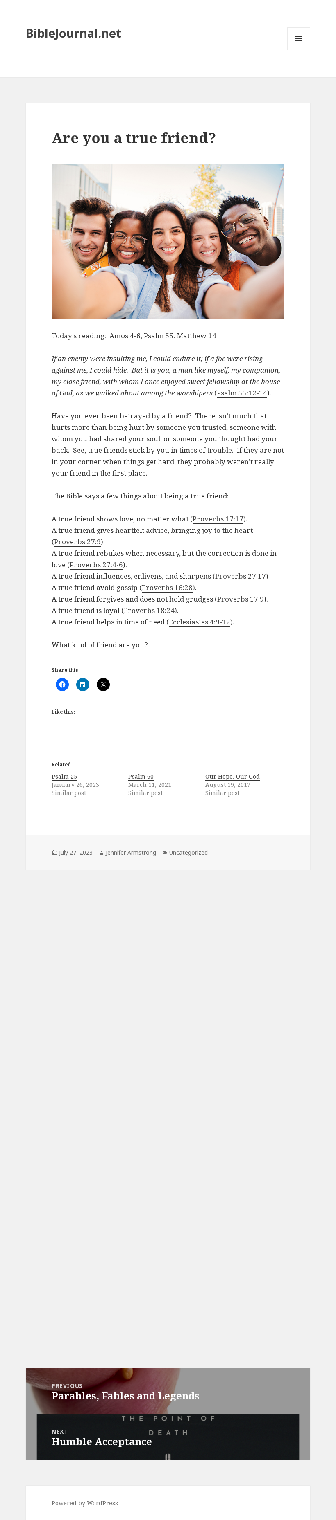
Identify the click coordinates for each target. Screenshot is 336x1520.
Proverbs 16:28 (167, 587)
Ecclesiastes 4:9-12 (199, 621)
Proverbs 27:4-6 (96, 564)
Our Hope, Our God (232, 776)
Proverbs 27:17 (240, 576)
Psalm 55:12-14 (242, 392)
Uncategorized (188, 852)
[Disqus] (168, 984)
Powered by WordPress (85, 1503)
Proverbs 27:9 (77, 541)
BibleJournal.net (73, 33)
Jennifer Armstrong (131, 852)
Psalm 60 (141, 776)
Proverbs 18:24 (149, 610)
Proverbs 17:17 (218, 518)
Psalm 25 (64, 776)
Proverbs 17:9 (240, 599)
